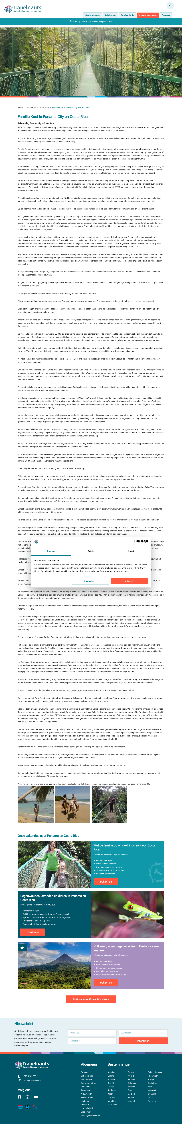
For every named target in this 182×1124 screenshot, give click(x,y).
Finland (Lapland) (155, 1072)
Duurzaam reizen (88, 1083)
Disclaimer (85, 1112)
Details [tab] (91, 551)
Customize (89, 581)
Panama (131, 1086)
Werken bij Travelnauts (86, 1088)
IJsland (111, 1076)
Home (20, 107)
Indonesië (152, 1090)
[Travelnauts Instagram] (29, 1097)
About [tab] (131, 551)
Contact (84, 1072)
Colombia (132, 1083)
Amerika (111, 1072)
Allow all (129, 581)
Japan (110, 1094)
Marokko (112, 1101)
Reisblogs (31, 107)
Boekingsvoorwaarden (91, 1115)
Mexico (111, 1086)
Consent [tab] (51, 551)
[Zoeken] (170, 5)
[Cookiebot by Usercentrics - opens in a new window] (136, 542)
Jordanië (112, 1090)
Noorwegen (153, 1076)
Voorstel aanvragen (148, 15)
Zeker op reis (87, 1076)
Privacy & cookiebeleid (87, 1106)
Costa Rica (44, 107)
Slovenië (131, 1079)
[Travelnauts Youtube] (37, 1097)
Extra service (86, 1079)
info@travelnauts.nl (32, 1080)
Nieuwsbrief (86, 1094)
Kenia (150, 1097)
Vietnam (131, 1097)
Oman (130, 1090)
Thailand (111, 1097)
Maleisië (131, 1094)
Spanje (151, 1079)
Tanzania (152, 1101)
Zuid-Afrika (112, 1104)
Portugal (111, 1079)
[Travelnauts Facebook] (21, 1097)
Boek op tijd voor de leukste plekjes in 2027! (92, 21)
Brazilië (111, 1083)
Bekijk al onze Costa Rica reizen (91, 999)
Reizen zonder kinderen (87, 1099)
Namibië (131, 1101)
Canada (131, 1072)
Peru (150, 1086)
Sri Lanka (152, 1094)
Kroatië (131, 1076)
